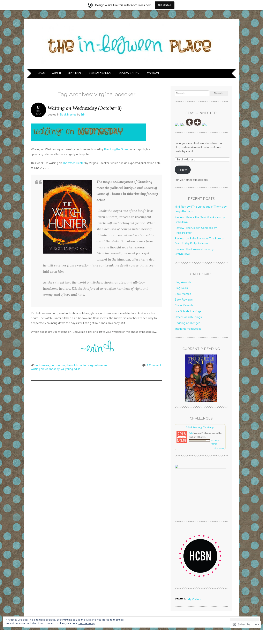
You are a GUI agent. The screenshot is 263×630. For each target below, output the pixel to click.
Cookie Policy (86, 623)
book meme (42, 365)
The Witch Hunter (74, 163)
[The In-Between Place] (132, 66)
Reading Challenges (187, 323)
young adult (72, 368)
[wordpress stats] (181, 599)
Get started (164, 5)
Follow (183, 169)
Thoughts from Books (188, 328)
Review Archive (100, 73)
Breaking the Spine (116, 149)
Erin (83, 114)
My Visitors (194, 599)
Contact (153, 73)
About (56, 73)
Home (41, 73)
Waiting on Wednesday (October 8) (85, 108)
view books (219, 448)
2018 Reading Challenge (200, 427)
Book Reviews (184, 299)
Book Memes (68, 114)
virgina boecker (98, 365)
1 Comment (154, 365)
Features (74, 73)
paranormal (58, 365)
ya (62, 368)
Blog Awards (183, 282)
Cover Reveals (184, 305)
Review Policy (129, 73)
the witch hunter (77, 365)
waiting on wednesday (45, 368)
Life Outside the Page (188, 311)
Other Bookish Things (188, 317)
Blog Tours (181, 287)
